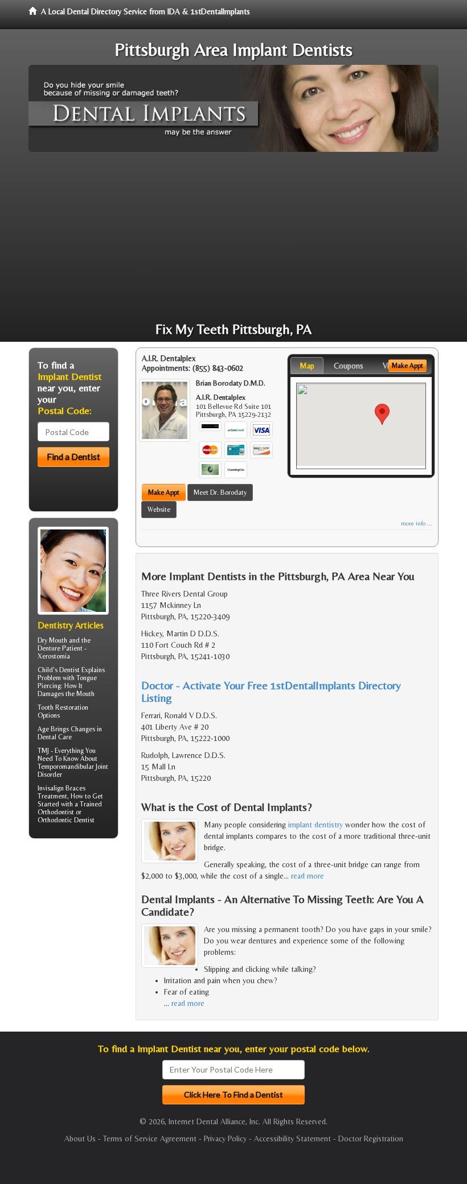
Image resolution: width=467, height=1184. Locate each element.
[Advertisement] (233, 237)
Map (307, 365)
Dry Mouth (52, 640)
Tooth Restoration (63, 707)
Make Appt (163, 492)
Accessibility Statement (292, 1138)
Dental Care (55, 737)
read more (307, 875)
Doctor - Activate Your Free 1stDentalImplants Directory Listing (271, 691)
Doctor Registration (370, 1138)
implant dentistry (315, 824)
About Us (80, 1138)
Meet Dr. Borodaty (220, 492)
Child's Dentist (59, 670)
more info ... (416, 523)
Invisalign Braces (61, 788)
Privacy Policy (225, 1138)
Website (159, 510)
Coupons (348, 365)
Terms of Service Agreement (149, 1138)
